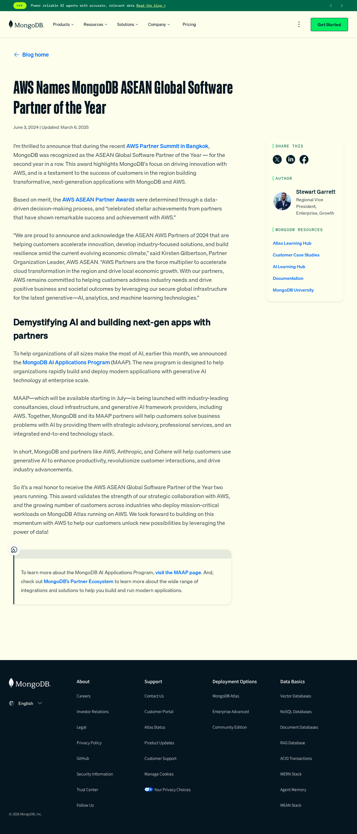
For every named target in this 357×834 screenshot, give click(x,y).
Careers (83, 696)
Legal (81, 727)
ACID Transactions (296, 758)
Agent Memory (293, 789)
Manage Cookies (158, 774)
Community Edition (230, 727)
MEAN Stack (290, 805)
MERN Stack (290, 774)
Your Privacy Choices (172, 789)
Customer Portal (158, 711)
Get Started (329, 24)
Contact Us (154, 696)
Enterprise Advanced (231, 711)
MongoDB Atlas (226, 696)
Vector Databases (295, 696)
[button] (31, 703)
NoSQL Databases (296, 711)
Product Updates (159, 742)
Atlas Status (154, 727)
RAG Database (292, 742)
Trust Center (87, 789)
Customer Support (160, 758)
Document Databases (299, 727)
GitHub (83, 758)
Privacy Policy (89, 742)
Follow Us (85, 805)
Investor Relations (92, 711)
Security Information (95, 774)
